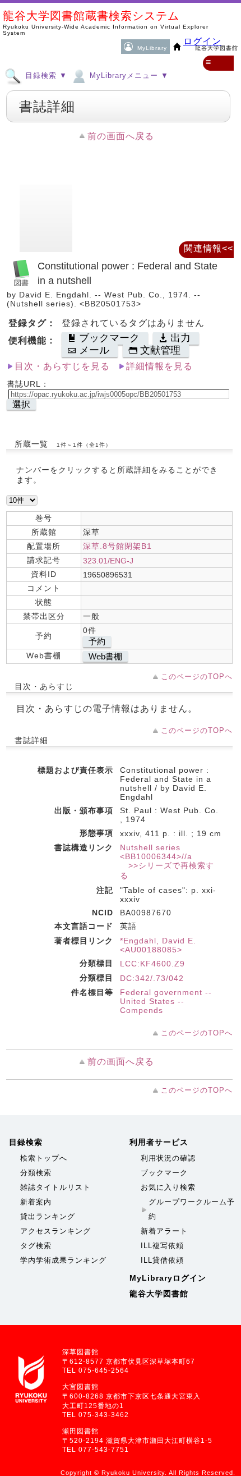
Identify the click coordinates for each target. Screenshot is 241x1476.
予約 (97, 641)
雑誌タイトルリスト (55, 1187)
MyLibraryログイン (167, 1277)
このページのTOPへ (197, 676)
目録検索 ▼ (44, 75)
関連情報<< (208, 248)
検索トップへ (43, 1158)
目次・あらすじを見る (62, 366)
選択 (21, 404)
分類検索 (36, 1172)
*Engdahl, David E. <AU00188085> (158, 945)
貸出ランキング (47, 1216)
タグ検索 (36, 1245)
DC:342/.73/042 (152, 978)
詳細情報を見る (159, 366)
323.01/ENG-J (108, 560)
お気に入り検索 (168, 1187)
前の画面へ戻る (120, 136)
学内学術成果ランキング (63, 1260)
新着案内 (36, 1202)
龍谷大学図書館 (158, 1293)
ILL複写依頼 (162, 1245)
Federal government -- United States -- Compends (166, 1001)
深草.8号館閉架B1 (117, 546)
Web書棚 (105, 656)
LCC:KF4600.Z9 (152, 963)
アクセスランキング (55, 1231)
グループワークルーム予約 (192, 1209)
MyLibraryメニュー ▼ (128, 75)
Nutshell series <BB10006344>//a (156, 852)
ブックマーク (164, 1172)
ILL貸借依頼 (162, 1260)
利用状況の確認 (168, 1158)
